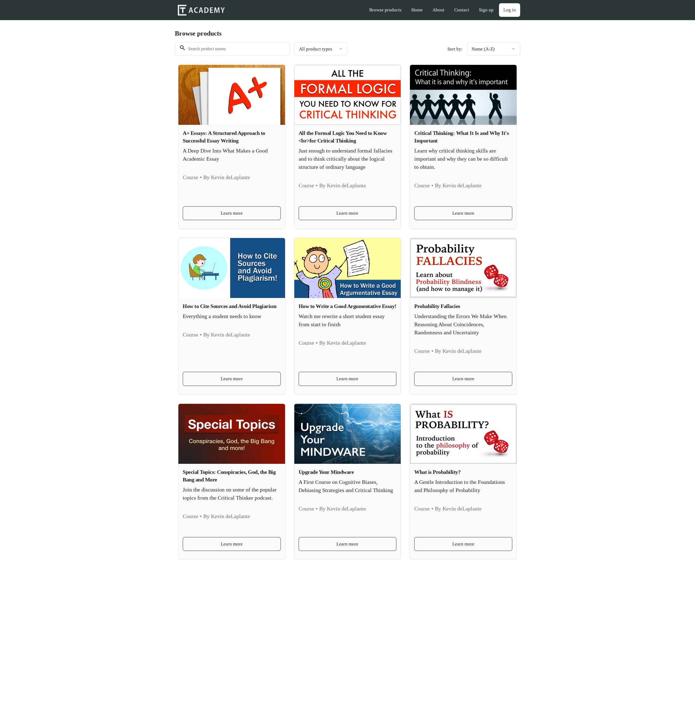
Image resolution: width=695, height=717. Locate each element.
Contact (461, 9)
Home (417, 9)
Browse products (385, 9)
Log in (509, 9)
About (438, 9)
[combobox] (321, 49)
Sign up (486, 9)
